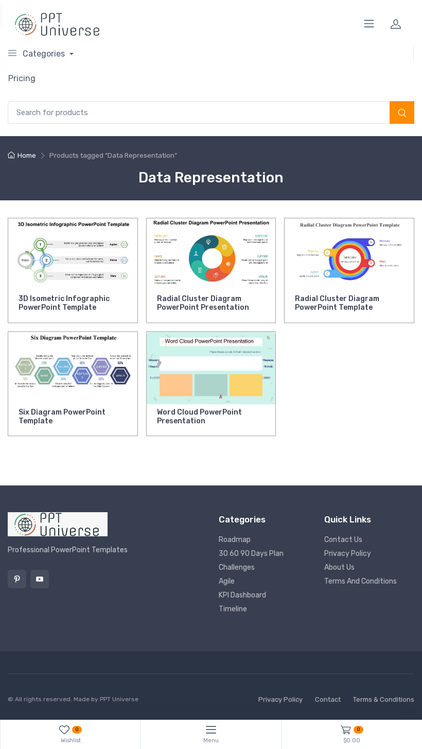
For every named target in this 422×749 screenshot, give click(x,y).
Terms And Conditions (360, 581)
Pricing (22, 78)
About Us (339, 567)
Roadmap (235, 539)
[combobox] (211, 112)
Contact (328, 699)
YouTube (39, 579)
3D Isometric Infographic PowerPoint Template (64, 303)
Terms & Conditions (383, 699)
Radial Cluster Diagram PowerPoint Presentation (203, 303)
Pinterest (17, 579)
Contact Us (343, 539)
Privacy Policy (347, 553)
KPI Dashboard (242, 595)
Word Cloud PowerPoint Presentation (199, 416)
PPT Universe (119, 699)
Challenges (237, 567)
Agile (227, 581)
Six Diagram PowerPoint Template (62, 416)
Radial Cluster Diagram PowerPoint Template (337, 303)
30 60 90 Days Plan (251, 553)
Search (402, 113)
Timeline (233, 609)
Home (26, 155)
